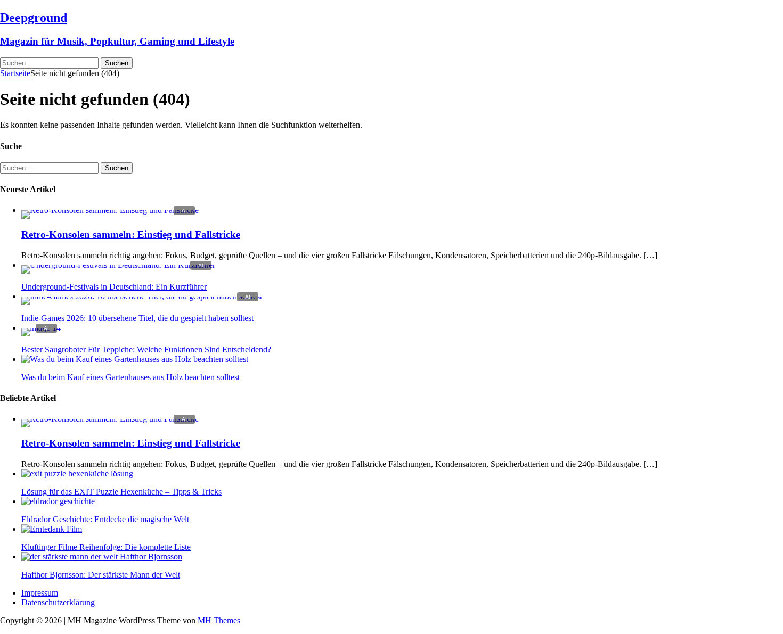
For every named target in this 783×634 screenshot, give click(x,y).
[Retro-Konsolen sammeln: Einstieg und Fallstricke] (110, 210)
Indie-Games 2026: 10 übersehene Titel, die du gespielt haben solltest (137, 318)
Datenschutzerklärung (58, 602)
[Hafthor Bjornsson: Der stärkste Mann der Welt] (101, 556)
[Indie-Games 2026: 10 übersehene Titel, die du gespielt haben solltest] (141, 296)
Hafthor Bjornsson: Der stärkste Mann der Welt (100, 574)
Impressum (39, 592)
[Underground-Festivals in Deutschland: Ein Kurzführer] (118, 264)
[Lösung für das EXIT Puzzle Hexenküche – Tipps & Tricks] (77, 473)
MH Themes (219, 620)
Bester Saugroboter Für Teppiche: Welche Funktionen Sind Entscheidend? (146, 349)
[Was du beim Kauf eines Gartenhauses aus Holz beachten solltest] (134, 359)
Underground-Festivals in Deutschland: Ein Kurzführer (114, 286)
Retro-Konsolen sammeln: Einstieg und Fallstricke (130, 234)
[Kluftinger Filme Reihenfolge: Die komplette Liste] (51, 528)
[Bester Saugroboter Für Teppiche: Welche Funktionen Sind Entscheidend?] (41, 327)
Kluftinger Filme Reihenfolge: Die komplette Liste (106, 546)
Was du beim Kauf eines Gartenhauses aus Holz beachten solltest (130, 377)
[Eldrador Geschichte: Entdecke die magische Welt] (58, 501)
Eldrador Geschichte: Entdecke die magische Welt (105, 519)
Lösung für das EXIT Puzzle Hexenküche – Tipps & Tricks (121, 491)
